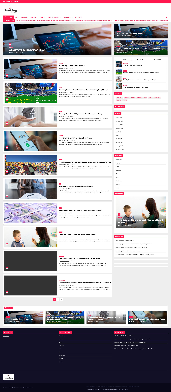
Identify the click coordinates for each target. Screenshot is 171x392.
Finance (60, 135)
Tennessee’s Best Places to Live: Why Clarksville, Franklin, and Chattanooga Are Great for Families (107, 389)
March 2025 (119, 139)
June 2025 (118, 135)
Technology (67, 17)
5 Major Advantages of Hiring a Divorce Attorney (76, 186)
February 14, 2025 (64, 261)
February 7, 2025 (64, 285)
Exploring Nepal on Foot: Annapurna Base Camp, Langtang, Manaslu (83, 90)
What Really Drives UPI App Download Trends (75, 138)
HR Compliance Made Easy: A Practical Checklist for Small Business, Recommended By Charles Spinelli (117, 386)
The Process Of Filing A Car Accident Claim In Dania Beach (79, 258)
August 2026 (119, 117)
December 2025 (120, 128)
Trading (119, 31)
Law (145, 97)
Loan (10, 47)
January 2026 (119, 124)
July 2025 (118, 131)
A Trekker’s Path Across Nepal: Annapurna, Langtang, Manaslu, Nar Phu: (85, 162)
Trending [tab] (158, 59)
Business (24, 17)
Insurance (61, 256)
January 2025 (119, 146)
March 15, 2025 (64, 237)
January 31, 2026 (14, 52)
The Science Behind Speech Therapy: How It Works (77, 234)
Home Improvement (54, 17)
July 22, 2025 (63, 188)
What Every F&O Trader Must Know (130, 33)
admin (22, 52)
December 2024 (120, 149)
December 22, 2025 (65, 164)
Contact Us (78, 17)
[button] (166, 17)
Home (10, 17)
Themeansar (29, 387)
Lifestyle (34, 17)
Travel (118, 46)
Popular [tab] (141, 59)
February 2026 (119, 121)
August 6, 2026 (122, 35)
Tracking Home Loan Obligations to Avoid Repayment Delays (40, 50)
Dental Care (61, 280)
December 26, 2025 (65, 140)
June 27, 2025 (63, 212)
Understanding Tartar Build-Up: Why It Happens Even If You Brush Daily (85, 282)
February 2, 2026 (122, 52)
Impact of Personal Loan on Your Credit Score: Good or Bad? (80, 210)
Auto (17, 17)
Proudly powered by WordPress (10, 387)
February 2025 (119, 142)
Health (42, 17)
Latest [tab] (124, 59)
